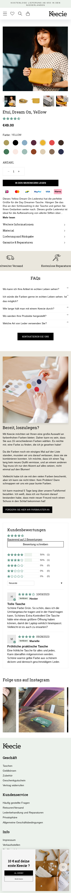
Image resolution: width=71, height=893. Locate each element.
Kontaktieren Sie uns (35, 336)
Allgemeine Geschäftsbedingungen (23, 822)
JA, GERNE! (18, 873)
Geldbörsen (9, 770)
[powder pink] (15, 151)
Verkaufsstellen (11, 844)
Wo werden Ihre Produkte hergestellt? (24, 316)
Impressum (9, 840)
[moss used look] (52, 151)
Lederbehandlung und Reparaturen (23, 812)
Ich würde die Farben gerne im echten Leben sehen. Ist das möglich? (35, 299)
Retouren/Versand (13, 807)
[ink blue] (61, 151)
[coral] (52, 142)
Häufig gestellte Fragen (16, 802)
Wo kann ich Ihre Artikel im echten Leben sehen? (31, 289)
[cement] (43, 151)
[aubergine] (33, 142)
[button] (5, 13)
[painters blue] (24, 142)
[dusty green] (24, 151)
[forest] (6, 151)
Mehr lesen (9, 217)
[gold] (6, 142)
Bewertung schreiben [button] (35, 544)
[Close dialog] (67, 851)
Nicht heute (19, 879)
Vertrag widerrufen (13, 785)
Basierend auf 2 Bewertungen (24, 539)
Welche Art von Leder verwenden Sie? (25, 323)
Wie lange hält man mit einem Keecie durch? (28, 308)
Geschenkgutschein (14, 780)
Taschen (7, 765)
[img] (27, 594)
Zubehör (8, 775)
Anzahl (8, 162)
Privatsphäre (10, 817)
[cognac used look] (33, 151)
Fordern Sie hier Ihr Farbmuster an (27, 509)
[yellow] (43, 142)
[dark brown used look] (61, 142)
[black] (15, 142)
